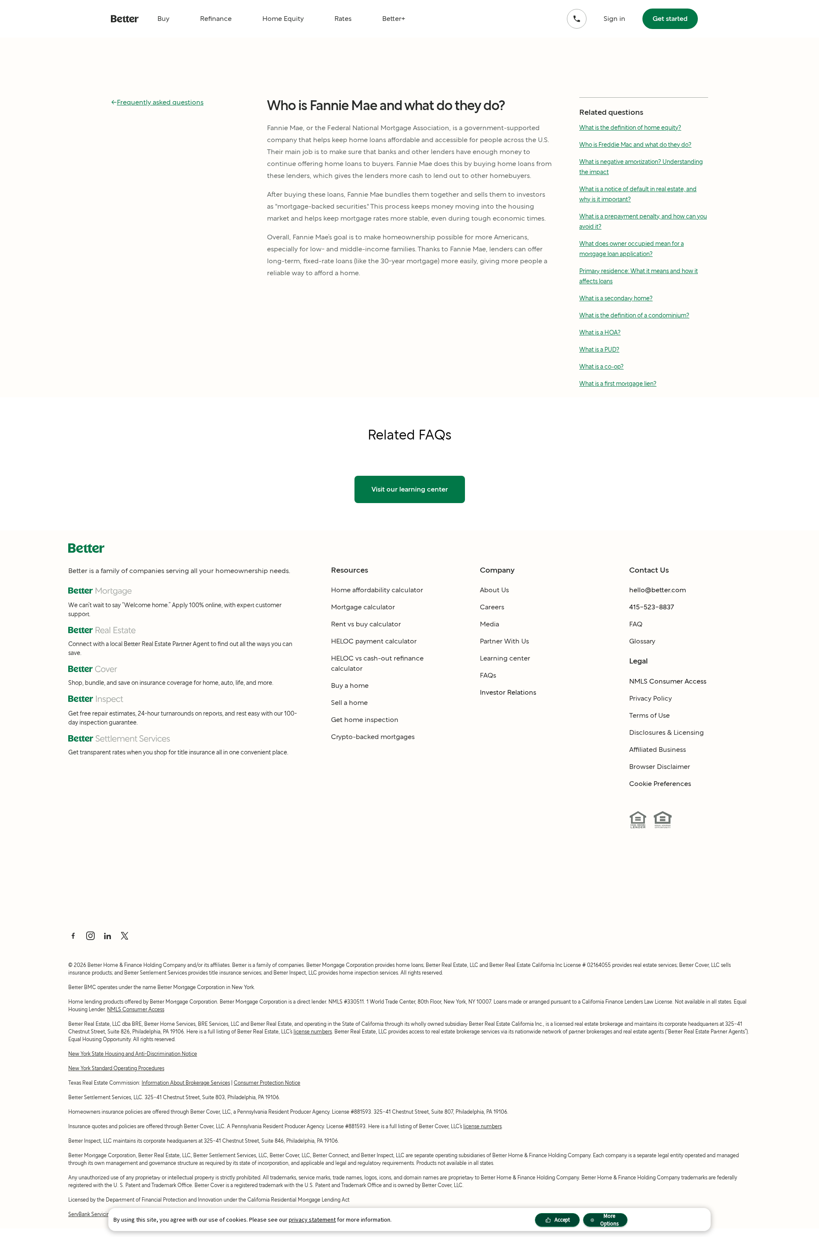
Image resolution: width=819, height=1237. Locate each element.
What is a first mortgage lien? (617, 383)
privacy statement (312, 1219)
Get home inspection (364, 719)
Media (489, 624)
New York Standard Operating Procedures (116, 1068)
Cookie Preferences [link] (660, 783)
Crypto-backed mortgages (373, 736)
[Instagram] (90, 936)
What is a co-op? (601, 366)
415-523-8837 (651, 607)
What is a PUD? (599, 349)
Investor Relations (508, 692)
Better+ (393, 18)
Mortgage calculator (363, 607)
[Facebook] (73, 936)
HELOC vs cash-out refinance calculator (377, 663)
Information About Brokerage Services (186, 1083)
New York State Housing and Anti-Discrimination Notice (132, 1054)
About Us (494, 590)
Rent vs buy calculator (366, 624)
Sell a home (349, 702)
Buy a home (350, 685)
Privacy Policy (650, 698)
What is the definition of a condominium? (634, 315)
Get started (670, 18)
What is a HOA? (600, 332)
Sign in (614, 18)
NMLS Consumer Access (667, 681)
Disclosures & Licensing (666, 732)
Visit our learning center (410, 489)
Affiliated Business (657, 749)
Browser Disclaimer (659, 766)
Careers (492, 607)
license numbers (312, 1031)
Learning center (505, 658)
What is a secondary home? (616, 298)
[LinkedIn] (107, 936)
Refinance (216, 18)
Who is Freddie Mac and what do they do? (635, 144)
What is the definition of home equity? (630, 127)
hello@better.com (657, 590)
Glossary (642, 641)
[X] (124, 936)
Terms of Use (649, 715)
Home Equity (283, 18)
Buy (163, 18)
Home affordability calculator (377, 590)
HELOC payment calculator (374, 641)
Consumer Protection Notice (267, 1083)
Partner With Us (504, 641)
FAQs (488, 675)
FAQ (635, 624)
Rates (342, 18)
